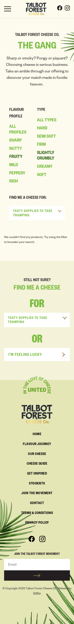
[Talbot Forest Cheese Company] (36, 9)
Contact (37, 504)
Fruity (15, 157)
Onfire (36, 593)
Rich (13, 181)
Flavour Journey (37, 444)
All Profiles (17, 130)
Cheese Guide (37, 464)
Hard (42, 128)
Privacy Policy (37, 523)
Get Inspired (37, 474)
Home (37, 435)
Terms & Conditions (37, 513)
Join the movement (37, 494)
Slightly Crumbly (45, 156)
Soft (41, 175)
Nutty (15, 149)
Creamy (44, 167)
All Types (46, 120)
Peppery (17, 173)
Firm (41, 145)
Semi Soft (46, 137)
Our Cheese (37, 454)
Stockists (37, 484)
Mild (13, 165)
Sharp (15, 141)
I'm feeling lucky (25, 355)
